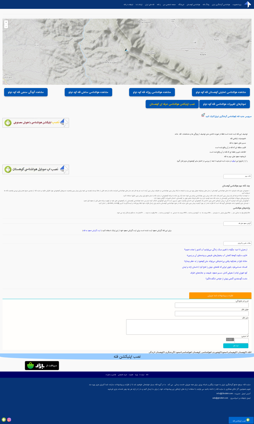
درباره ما (141, 374)
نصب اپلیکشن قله (239, 421)
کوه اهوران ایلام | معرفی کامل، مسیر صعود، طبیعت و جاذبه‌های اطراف (218, 273)
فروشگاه (181, 4)
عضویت (131, 374)
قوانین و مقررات (111, 374)
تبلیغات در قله (128, 4)
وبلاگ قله (206, 4)
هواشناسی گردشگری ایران (221, 4)
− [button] (6, 26)
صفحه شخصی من (169, 4)
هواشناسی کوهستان (193, 4)
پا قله (158, 4)
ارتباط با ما (139, 4)
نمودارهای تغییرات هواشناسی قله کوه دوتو (224, 104)
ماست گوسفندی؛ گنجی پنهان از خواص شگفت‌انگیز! (226, 278)
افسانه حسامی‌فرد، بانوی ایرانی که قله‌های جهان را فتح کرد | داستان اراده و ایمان (214, 267)
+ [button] (6, 22)
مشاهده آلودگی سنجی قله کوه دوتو (26, 92)
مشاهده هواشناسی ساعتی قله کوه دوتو (88, 92)
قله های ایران (149, 4)
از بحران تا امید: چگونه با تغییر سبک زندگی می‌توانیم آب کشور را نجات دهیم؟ (215, 249)
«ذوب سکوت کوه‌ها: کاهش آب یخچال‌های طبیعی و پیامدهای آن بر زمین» (217, 255)
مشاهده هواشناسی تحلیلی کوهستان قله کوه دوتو (221, 92)
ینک (233, 161)
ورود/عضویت (237, 4)
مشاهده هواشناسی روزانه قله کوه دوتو (152, 92)
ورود (136, 374)
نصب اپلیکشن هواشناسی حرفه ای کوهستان (172, 104)
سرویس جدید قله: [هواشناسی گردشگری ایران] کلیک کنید (228, 116)
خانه (147, 374)
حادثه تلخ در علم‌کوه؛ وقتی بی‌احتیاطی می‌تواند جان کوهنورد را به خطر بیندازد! (215, 261)
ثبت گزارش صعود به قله (92, 230)
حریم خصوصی (122, 374)
